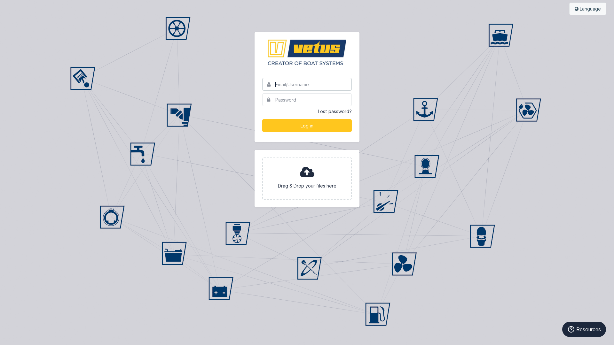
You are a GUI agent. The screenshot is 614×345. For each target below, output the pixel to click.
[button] (307, 178)
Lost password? (335, 111)
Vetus (307, 52)
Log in (307, 125)
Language (590, 9)
